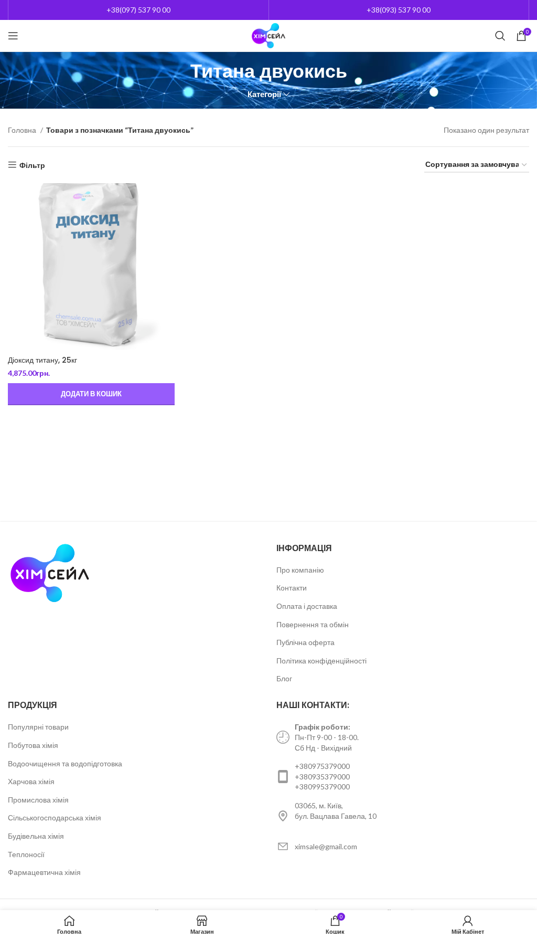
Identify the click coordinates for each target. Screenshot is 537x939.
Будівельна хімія (36, 835)
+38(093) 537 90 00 (399, 9)
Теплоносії (26, 854)
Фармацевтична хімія (44, 872)
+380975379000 (322, 766)
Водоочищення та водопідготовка (65, 763)
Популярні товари (38, 726)
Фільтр (32, 165)
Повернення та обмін (312, 624)
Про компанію (300, 569)
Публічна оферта (305, 642)
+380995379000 (322, 786)
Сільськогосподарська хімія (54, 817)
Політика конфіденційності (321, 660)
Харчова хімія (31, 781)
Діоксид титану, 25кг (42, 360)
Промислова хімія (38, 799)
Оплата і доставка (306, 606)
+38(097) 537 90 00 (138, 9)
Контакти (291, 587)
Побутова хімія (33, 745)
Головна (23, 129)
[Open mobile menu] (13, 35)
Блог (284, 678)
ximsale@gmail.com (326, 846)
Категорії (264, 94)
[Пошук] (500, 35)
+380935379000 (322, 776)
